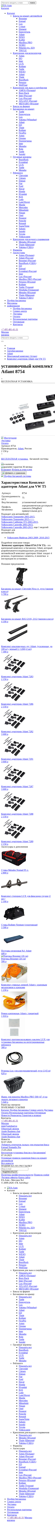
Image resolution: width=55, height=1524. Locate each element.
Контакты (18, 324)
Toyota (22, 234)
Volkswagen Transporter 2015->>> (17, 519)
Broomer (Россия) (27, 260)
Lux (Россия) (25, 98)
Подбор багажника (16, 300)
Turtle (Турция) (26, 287)
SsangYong (24, 226)
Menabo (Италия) (27, 242)
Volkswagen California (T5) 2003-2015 (19, 522)
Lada (21, 199)
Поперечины (25, 141)
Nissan (22, 212)
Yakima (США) (26, 247)
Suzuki (22, 154)
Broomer (23, 18)
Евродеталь (24, 32)
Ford (21, 186)
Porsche (22, 220)
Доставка (17, 314)
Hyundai (23, 194)
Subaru (22, 228)
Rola (21, 149)
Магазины (12, 303)
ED (20, 125)
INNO (22, 37)
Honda (22, 191)
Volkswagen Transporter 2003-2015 (17, 516)
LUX (21, 64)
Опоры (22, 138)
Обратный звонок (10, 1128)
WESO (22, 71)
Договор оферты (9, 1177)
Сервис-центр (20, 311)
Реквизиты (16, 1115)
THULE (23, 50)
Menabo (22, 146)
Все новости (7, 1163)
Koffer (22, 40)
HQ (20, 58)
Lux (21, 24)
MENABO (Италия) (29, 103)
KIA (21, 196)
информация (13, 306)
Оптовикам (18, 321)
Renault (22, 223)
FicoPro (22, 133)
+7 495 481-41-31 (9, 329)
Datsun (22, 181)
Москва (5, 332)
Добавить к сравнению (15, 473)
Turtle (21, 69)
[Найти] (2, 341)
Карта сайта (24, 1177)
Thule (21, 77)
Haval (21, 189)
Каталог (5, 1110)
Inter (21, 61)
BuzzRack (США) (27, 263)
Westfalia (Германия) (29, 290)
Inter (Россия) (25, 95)
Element (22, 29)
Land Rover (24, 202)
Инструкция (10, 438)
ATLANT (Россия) (28, 101)
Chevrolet (23, 175)
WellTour (23, 85)
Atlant (21, 34)
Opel (21, 215)
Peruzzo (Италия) (27, 282)
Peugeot (22, 218)
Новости (5, 1115)
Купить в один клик (22, 469)
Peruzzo (22, 82)
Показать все (25, 1195)
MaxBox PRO (25, 42)
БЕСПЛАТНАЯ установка (14, 459)
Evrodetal (23, 162)
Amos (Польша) (26, 255)
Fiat (20, 183)
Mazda (22, 204)
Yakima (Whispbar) (28, 119)
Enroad (22, 21)
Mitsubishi (23, 210)
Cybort (22, 26)
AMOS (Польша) (27, 90)
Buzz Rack (24, 93)
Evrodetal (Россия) (28, 271)
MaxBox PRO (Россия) (30, 279)
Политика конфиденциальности (17, 1175)
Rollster (22, 66)
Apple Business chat (10, 1131)
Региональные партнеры (25, 319)
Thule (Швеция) (26, 244)
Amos (21, 56)
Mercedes (23, 207)
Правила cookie (41, 1175)
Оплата (16, 316)
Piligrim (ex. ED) (27, 48)
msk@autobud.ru (9, 1126)
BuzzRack (23, 79)
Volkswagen (24, 236)
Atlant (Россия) (26, 258)
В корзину (6, 469)
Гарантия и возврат (31, 1115)
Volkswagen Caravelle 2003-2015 (17, 524)
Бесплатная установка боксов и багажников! (23, 1152)
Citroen (22, 178)
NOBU (22, 45)
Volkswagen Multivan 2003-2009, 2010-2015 (28, 537)
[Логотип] (6, 5)
